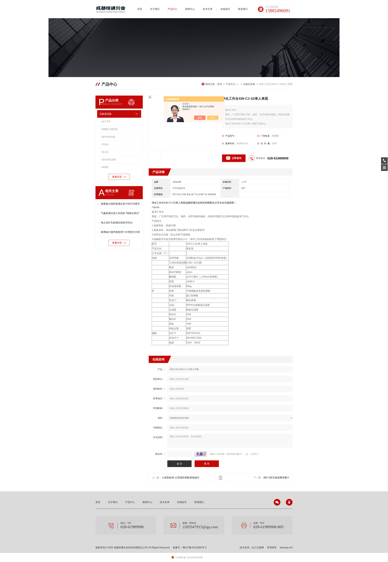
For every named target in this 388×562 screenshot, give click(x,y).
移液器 (105, 167)
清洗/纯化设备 (109, 159)
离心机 (105, 152)
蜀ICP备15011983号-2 (194, 547)
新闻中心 (190, 9)
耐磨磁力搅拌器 (110, 129)
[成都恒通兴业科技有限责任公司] (111, 9)
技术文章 (207, 9)
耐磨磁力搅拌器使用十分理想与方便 (120, 232)
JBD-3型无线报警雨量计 (276, 477)
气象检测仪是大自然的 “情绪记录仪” (120, 213)
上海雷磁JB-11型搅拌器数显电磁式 (180, 477)
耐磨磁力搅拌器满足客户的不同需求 (120, 204)
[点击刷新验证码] (201, 454)
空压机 (105, 144)
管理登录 (272, 547)
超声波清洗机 (108, 136)
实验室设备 (249, 84)
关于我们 (155, 9)
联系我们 (243, 9)
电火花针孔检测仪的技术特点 (116, 222)
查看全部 (117, 177)
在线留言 (225, 9)
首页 (139, 9)
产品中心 (172, 9)
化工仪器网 (258, 547)
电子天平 (106, 121)
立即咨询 (236, 158)
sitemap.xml (286, 547)
